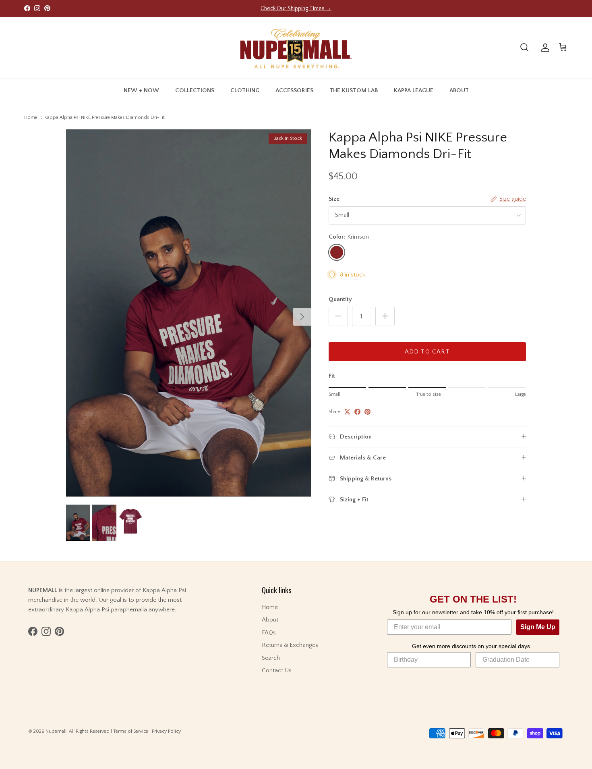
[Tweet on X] (347, 412)
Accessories (294, 90)
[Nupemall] (296, 48)
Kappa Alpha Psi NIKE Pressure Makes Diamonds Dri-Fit (104, 117)
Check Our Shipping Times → (296, 8)
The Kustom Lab (353, 90)
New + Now (141, 90)
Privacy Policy (166, 731)
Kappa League (413, 90)
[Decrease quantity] (338, 316)
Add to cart (427, 351)
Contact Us (277, 670)
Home (30, 117)
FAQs (269, 632)
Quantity (340, 299)
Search (271, 658)
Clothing (244, 90)
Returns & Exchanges (290, 645)
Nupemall (56, 731)
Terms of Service (130, 731)
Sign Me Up (537, 627)
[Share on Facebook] (357, 412)
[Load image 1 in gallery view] (188, 313)
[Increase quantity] (385, 316)
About (459, 90)
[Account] (543, 47)
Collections (194, 90)
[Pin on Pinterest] (367, 412)
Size (334, 198)
